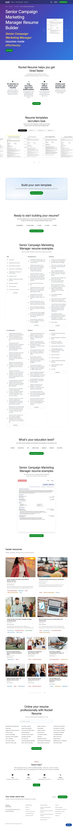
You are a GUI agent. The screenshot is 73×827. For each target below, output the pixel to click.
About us (13, 2)
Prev (48, 480)
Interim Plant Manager (10, 734)
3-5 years (39, 225)
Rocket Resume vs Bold (60, 811)
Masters (52, 447)
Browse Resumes (43, 819)
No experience (19, 225)
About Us (27, 807)
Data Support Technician (58, 728)
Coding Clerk (8, 728)
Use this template (22, 480)
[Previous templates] (43, 30)
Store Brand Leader (57, 742)
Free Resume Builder (30, 813)
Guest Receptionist (25, 732)
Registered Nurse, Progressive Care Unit (60, 740)
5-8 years (47, 225)
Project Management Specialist (28, 740)
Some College (35, 447)
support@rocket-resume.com (44, 779)
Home (6, 6)
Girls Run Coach (9, 732)
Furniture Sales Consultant (59, 730)
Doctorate (59, 447)
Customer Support (58, 807)
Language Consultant (26, 736)
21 (44, 692)
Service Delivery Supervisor (43, 742)
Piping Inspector (56, 738)
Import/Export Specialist (58, 732)
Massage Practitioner (42, 738)
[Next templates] (66, 30)
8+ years (55, 225)
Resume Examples (19, 2)
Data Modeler (40, 728)
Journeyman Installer (42, 734)
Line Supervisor (24, 738)
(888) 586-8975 (60, 779)
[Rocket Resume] (7, 2)
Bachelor (44, 447)
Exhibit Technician (41, 730)
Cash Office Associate (26, 726)
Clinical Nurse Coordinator (59, 726)
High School (21, 447)
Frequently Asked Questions (12, 779)
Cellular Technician (41, 726)
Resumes (11, 6)
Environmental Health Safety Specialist (28, 730)
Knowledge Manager (57, 734)
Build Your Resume (29, 815)
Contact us (57, 815)
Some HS (13, 447)
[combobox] (36, 721)
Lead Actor (39, 736)
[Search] (51, 2)
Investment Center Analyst (27, 734)
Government (16, 6)
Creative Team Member (26, 728)
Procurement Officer (9, 740)
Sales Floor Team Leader (10, 742)
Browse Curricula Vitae (30, 811)
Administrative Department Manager (12, 726)
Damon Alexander (10, 584)
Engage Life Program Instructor (12, 730)
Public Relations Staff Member (44, 740)
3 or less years (30, 225)
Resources (26, 2)
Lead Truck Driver (57, 736)
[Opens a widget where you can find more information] (69, 825)
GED (28, 447)
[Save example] (7, 260)
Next (52, 480)
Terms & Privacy (58, 813)
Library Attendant (9, 738)
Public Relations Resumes (45, 817)
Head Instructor (40, 732)
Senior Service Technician (27, 742)
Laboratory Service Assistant (11, 736)
